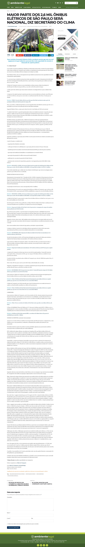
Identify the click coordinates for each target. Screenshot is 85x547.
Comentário (9, 497)
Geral (12, 7)
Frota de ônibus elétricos (13, 475)
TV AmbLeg (54, 7)
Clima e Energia (27, 7)
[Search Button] (76, 3)
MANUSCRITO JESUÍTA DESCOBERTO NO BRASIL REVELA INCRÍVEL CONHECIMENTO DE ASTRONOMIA (71, 67)
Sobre (59, 7)
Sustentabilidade (46, 7)
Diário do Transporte (21, 462)
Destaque (36, 26)
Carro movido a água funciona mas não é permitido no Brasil (70, 82)
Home (8, 7)
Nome (8, 512)
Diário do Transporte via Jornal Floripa (18, 465)
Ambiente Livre (18, 7)
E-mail (9, 518)
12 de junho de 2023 (22, 26)
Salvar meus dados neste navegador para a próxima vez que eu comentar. (23, 523)
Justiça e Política (36, 7)
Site (32, 518)
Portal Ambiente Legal (12, 26)
